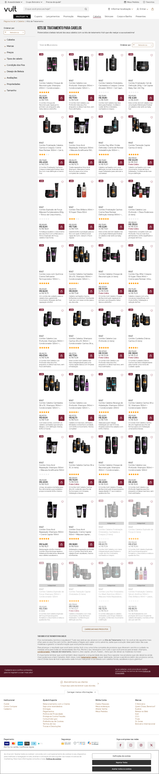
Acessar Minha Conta (142, 9)
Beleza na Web (141, 711)
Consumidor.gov (50, 719)
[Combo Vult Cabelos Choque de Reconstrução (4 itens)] (111, 254)
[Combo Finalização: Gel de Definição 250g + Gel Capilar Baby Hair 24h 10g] (141, 63)
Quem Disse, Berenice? (145, 706)
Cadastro (8, 709)
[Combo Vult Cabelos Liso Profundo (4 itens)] (111, 319)
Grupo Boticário (33, 2)
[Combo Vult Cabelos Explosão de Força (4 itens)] (141, 510)
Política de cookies (53, 759)
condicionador (44, 652)
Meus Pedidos (133, 2)
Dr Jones (139, 721)
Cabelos (97, 16)
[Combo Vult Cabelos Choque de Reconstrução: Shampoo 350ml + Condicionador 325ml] (111, 445)
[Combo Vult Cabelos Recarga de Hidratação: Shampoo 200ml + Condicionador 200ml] (111, 383)
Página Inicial (10, 21)
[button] (61, 98)
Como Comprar (10, 706)
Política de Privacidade (53, 714)
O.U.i (137, 716)
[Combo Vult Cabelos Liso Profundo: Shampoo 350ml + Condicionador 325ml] (141, 445)
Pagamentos (48, 711)
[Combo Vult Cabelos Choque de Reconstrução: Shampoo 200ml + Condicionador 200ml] (52, 63)
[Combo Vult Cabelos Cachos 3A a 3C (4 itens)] (81, 445)
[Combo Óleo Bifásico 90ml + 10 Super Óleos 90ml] (81, 190)
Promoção (68, 16)
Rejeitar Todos (121, 762)
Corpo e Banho (124, 16)
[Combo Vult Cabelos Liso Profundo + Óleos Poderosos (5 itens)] (141, 190)
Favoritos (150, 2)
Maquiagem (83, 16)
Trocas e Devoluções (52, 726)
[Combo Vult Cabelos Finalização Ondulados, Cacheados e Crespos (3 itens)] (111, 510)
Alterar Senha (101, 709)
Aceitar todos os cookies (121, 769)
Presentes (141, 16)
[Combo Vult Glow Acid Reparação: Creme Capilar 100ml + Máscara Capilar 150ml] (81, 510)
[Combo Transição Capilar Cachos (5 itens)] (141, 125)
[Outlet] (22, 16)
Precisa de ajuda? (53, 2)
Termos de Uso (49, 724)
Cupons (38, 16)
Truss (137, 719)
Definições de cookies (122, 756)
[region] (79, 762)
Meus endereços (103, 706)
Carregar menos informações (80, 692)
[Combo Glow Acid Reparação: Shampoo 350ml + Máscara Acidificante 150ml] (52, 445)
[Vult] (10, 9)
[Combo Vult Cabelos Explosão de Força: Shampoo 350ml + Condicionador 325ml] (52, 572)
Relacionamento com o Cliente (56, 704)
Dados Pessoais (102, 704)
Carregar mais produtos (96, 629)
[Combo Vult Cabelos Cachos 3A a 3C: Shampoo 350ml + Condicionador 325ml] (141, 383)
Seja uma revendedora (52, 706)
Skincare (109, 16)
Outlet (6, 704)
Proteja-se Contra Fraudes (54, 716)
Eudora (138, 709)
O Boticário (140, 704)
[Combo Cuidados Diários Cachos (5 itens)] (141, 319)
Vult (137, 714)
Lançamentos (53, 16)
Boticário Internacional (145, 724)
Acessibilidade (14, 2)
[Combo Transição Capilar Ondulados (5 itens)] (81, 572)
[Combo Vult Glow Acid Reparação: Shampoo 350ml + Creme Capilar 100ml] (52, 510)
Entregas (47, 709)
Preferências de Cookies (53, 721)
